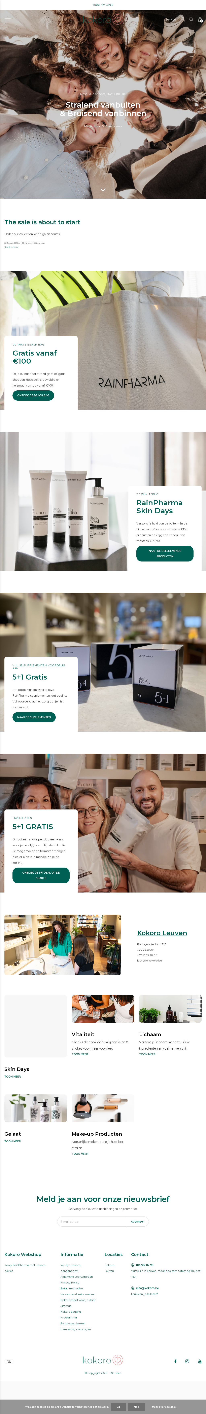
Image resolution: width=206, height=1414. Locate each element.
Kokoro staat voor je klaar (78, 1300)
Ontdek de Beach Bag (33, 395)
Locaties (114, 1254)
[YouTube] (200, 1361)
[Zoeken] (191, 19)
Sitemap (66, 1306)
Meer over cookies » (164, 1406)
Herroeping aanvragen (76, 1329)
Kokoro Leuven (109, 1268)
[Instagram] (187, 1361)
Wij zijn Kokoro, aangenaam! (71, 1268)
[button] (8, 19)
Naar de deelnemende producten (165, 553)
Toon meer (12, 1076)
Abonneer (137, 1221)
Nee (136, 1406)
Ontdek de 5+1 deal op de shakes (41, 875)
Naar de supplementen (34, 717)
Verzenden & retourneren (77, 1294)
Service (170, 19)
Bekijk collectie (11, 247)
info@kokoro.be (147, 1288)
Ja (118, 1406)
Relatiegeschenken (73, 1323)
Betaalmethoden (72, 1288)
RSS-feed (115, 1373)
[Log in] (182, 19)
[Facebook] (175, 1361)
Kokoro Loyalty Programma (71, 1314)
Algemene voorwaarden (77, 1276)
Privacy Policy (70, 1282)
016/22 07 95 (144, 1265)
